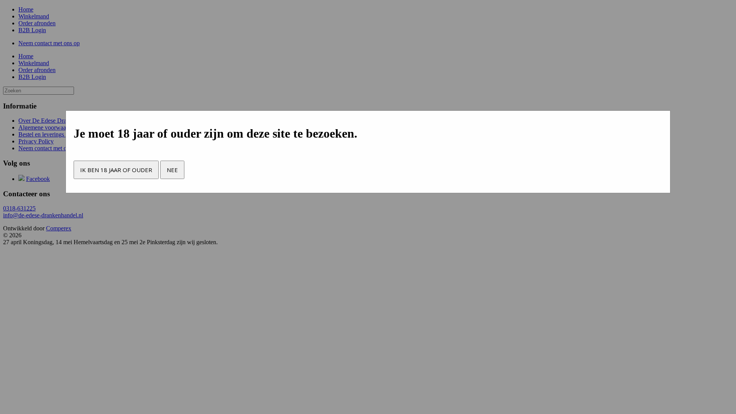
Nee (172, 170)
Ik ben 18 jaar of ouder (116, 170)
